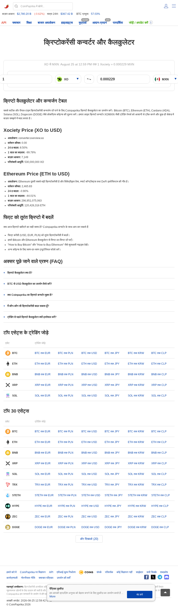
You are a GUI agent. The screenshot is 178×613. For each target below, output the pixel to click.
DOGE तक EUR (44, 527)
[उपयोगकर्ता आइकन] (166, 6)
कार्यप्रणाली (12, 577)
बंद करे (140, 594)
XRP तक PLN (65, 385)
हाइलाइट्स (67, 22)
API (3, 22)
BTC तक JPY (112, 353)
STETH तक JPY (114, 495)
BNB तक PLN (65, 374)
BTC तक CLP (158, 353)
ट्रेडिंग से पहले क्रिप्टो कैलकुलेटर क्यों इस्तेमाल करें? (31, 317)
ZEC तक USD (89, 516)
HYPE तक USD (90, 505)
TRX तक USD (89, 484)
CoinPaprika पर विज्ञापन (33, 572)
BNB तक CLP (159, 374)
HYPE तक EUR (43, 505)
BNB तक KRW (136, 374)
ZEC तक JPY (112, 516)
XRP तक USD (89, 385)
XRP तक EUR (43, 385)
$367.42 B (67, 13)
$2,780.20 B (24, 13)
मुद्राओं (82, 22)
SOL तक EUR (42, 395)
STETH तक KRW (137, 495)
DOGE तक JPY (113, 527)
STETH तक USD (90, 495)
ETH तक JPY (112, 363)
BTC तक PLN (65, 353)
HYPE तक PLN (66, 505)
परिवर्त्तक (109, 572)
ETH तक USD (89, 363)
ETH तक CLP (158, 363)
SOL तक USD (89, 395)
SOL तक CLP (158, 395)
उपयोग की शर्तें (63, 577)
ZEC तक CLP (158, 516)
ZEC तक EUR (42, 516)
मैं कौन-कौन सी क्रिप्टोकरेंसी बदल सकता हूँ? (28, 305)
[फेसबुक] (146, 577)
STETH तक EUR (44, 495)
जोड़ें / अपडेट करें (138, 22)
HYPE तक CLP (159, 505)
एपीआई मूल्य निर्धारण (66, 572)
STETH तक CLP (160, 495)
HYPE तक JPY (113, 505)
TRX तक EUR (42, 484)
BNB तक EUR (43, 374)
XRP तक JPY (112, 385)
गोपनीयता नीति (28, 577)
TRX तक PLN (65, 484)
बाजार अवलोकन (46, 22)
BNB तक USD (89, 374)
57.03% (95, 13)
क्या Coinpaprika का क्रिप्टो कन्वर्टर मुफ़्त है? (30, 294)
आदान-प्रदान (99, 22)
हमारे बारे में (11, 572)
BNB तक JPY (112, 374)
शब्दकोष (164, 572)
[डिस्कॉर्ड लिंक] (166, 577)
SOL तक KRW (136, 395)
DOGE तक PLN (67, 527)
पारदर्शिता (118, 22)
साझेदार (139, 572)
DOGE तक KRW (137, 527)
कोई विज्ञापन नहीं (124, 572)
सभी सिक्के (152, 572)
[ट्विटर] (153, 577)
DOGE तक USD (90, 527)
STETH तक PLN (67, 495)
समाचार (16, 22)
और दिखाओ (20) (89, 538)
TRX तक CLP (158, 484)
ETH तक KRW (136, 363)
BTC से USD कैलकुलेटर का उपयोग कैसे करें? (29, 283)
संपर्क (99, 572)
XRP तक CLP (159, 385)
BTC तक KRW (136, 353)
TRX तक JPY (112, 484)
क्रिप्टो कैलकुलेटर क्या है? (19, 272)
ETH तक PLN (65, 363)
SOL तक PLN (65, 395)
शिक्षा (29, 22)
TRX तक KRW (136, 484)
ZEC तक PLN (65, 516)
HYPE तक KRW (137, 505)
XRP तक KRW (136, 385)
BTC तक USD (89, 353)
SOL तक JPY (112, 395)
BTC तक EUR (42, 353)
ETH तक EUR (42, 363)
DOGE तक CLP (160, 527)
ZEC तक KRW (136, 516)
